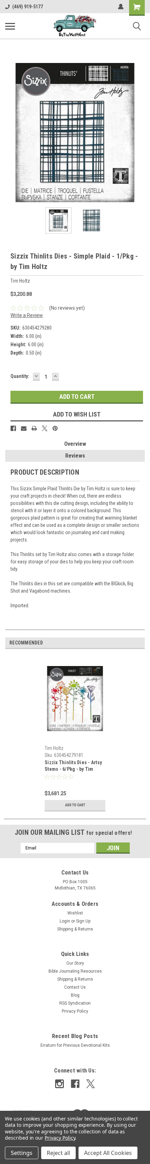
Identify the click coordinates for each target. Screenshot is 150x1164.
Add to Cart (75, 805)
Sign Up (83, 921)
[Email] (24, 428)
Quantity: (19, 376)
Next (139, 132)
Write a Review (26, 315)
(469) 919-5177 (27, 6)
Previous (10, 132)
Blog (75, 995)
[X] (44, 428)
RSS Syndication (75, 1003)
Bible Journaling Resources (75, 971)
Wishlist (75, 913)
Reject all (58, 1153)
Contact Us (75, 987)
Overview (75, 444)
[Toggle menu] (10, 26)
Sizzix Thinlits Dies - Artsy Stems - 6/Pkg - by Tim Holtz (73, 766)
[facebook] (75, 1083)
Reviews (75, 455)
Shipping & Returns (75, 929)
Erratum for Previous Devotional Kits (75, 1045)
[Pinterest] (55, 428)
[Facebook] (13, 428)
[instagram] (59, 1083)
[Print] (34, 428)
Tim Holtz (54, 748)
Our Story (75, 963)
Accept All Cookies (108, 1153)
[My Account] (120, 6)
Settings (21, 1153)
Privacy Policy (75, 1011)
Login (65, 921)
